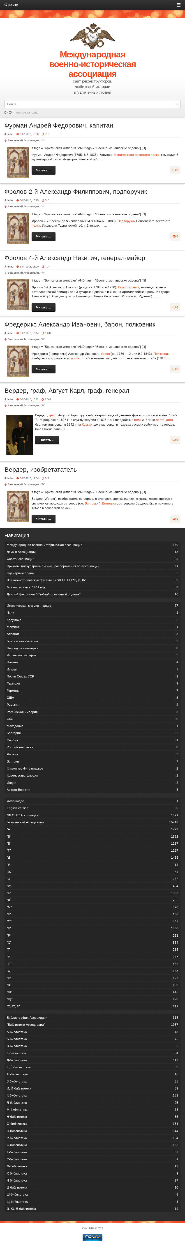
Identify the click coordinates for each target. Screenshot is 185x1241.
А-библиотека (92, 1032)
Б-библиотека (92, 1039)
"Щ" (92, 999)
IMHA (91, 1228)
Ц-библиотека (92, 1187)
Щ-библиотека (92, 1201)
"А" (92, 829)
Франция (92, 683)
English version (92, 808)
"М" (92, 907)
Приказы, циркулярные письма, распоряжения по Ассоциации (92, 566)
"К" (92, 893)
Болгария (92, 733)
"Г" (92, 850)
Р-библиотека (92, 1138)
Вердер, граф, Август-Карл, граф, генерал (67, 390)
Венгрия (92, 761)
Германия (92, 690)
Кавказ (87, 424)
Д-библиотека (92, 1060)
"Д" (92, 857)
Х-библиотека (92, 1173)
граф (52, 415)
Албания (92, 634)
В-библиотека (92, 1046)
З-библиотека (92, 1081)
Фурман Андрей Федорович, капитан (59, 125)
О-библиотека (92, 1123)
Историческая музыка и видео (92, 605)
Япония (92, 754)
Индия (92, 782)
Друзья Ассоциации (92, 552)
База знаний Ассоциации (23, 140)
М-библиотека (92, 1109)
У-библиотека (92, 1159)
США (92, 697)
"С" (92, 942)
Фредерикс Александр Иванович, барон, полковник (80, 324)
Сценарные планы (92, 573)
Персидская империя (92, 648)
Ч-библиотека (92, 1180)
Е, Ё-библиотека (92, 1067)
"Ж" (92, 872)
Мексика (92, 627)
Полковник (161, 353)
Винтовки (91, 503)
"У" (92, 957)
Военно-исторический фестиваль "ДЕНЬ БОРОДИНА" (92, 580)
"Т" (92, 949)
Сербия (92, 740)
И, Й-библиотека (92, 1088)
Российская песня (92, 747)
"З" (92, 879)
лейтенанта (164, 420)
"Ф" (43, 140)
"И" (92, 886)
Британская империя (92, 641)
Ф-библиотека (92, 1166)
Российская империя (92, 712)
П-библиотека (92, 1131)
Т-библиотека (92, 1152)
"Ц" (92, 978)
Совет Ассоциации (92, 559)
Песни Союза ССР (92, 676)
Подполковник (128, 287)
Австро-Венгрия (92, 789)
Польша (92, 662)
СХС (92, 719)
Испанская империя (92, 655)
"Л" (92, 900)
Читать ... (43, 170)
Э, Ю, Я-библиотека (92, 1208)
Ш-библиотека (92, 1194)
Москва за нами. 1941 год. (92, 587)
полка (36, 225)
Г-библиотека (92, 1053)
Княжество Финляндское (92, 768)
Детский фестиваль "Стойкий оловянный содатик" (92, 594)
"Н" (92, 914)
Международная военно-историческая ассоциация (92, 545)
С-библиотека (92, 1145)
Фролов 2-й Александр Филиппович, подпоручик (76, 191)
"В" (43, 405)
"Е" (92, 865)
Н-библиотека (92, 1116)
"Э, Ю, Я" (92, 1006)
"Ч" (92, 985)
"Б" (92, 836)
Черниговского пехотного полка (136, 154)
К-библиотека (92, 1095)
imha (10, 134)
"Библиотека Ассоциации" (92, 1024)
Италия (92, 669)
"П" (92, 928)
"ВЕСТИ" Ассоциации (92, 815)
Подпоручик (126, 221)
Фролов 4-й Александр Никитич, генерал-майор (75, 257)
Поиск (176, 104)
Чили (92, 612)
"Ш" (92, 992)
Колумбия (92, 620)
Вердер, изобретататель (41, 469)
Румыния (92, 704)
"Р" (92, 935)
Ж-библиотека (92, 1074)
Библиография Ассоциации (92, 1017)
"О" (92, 921)
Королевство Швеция (92, 775)
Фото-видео (92, 801)
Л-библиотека (92, 1102)
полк (137, 420)
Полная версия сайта (26, 112)
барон (105, 353)
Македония (92, 726)
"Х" (92, 971)
